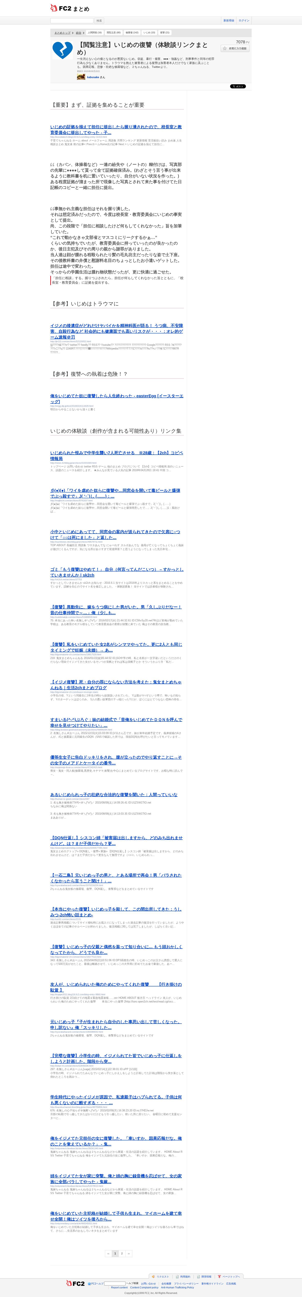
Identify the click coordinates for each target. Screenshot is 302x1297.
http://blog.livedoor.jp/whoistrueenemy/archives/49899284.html (81, 729)
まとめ (81, 9)
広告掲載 (231, 1283)
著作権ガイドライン (212, 1283)
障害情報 (206, 1276)
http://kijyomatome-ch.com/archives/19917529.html (75, 654)
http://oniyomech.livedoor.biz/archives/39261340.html (76, 1148)
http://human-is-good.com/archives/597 (69, 799)
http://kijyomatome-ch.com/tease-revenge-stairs (74, 692)
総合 (78, 32)
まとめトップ (62, 32)
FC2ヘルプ (97, 1283)
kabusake (93, 77)
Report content (119, 1287)
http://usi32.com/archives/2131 (65, 919)
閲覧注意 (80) (114, 32)
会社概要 (166, 1283)
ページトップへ (231, 1276)
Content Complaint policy (144, 1287)
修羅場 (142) (132, 32)
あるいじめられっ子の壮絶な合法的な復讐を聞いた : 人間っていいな (114, 794)
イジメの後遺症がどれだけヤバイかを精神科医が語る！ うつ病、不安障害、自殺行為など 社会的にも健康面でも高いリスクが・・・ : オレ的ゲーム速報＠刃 (116, 331)
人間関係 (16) (95, 32)
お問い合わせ (148, 1283)
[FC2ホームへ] (75, 1283)
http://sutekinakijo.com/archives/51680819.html (73, 617)
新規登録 (229, 20)
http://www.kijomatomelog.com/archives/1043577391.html (78, 848)
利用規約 (185, 1276)
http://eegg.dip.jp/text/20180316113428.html (71, 406)
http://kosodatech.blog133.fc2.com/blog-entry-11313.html (78, 137)
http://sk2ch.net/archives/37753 (66, 579)
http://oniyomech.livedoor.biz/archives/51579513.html (76, 1186)
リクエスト (163, 1276)
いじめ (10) (149, 32)
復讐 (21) (164, 32)
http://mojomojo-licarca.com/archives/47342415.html (76, 767)
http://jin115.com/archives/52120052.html (70, 341)
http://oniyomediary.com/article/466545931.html (73, 1223)
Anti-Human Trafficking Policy (177, 1287)
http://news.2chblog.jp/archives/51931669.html (73, 463)
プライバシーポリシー (186, 1283)
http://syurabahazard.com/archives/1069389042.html (76, 1032)
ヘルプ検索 (132, 1283)
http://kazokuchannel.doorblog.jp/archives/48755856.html (78, 1107)
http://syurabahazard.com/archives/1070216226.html (76, 885)
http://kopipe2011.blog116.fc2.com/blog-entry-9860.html (77, 994)
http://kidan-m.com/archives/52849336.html (71, 1066)
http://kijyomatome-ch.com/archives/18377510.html (75, 957)
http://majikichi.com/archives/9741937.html (71, 500)
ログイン (244, 20)
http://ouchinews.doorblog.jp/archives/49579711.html (76, 542)
